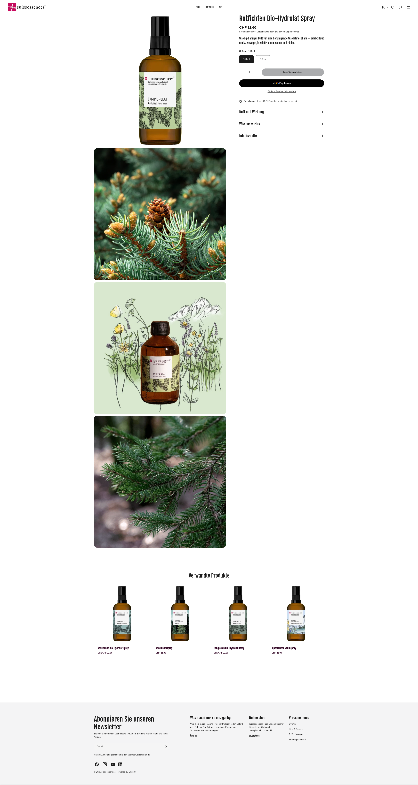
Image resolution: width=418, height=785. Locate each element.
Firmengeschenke (297, 739)
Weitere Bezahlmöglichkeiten (282, 91)
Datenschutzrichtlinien (137, 755)
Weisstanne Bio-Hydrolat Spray (113, 648)
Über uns (193, 735)
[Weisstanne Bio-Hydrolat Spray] (122, 614)
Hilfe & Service (296, 729)
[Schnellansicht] (145, 593)
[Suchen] (393, 7)
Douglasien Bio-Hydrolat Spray (229, 648)
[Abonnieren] (166, 746)
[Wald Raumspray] (180, 614)
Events (292, 724)
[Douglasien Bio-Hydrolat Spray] (238, 614)
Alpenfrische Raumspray (284, 648)
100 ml (246, 59)
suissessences (108, 772)
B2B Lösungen (296, 734)
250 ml (263, 59)
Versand (261, 31)
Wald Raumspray (164, 648)
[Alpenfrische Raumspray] (296, 614)
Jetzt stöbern (254, 735)
